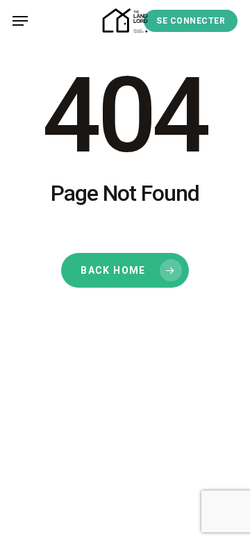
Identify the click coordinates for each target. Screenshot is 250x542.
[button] (20, 21)
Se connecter (190, 21)
